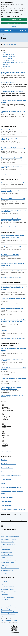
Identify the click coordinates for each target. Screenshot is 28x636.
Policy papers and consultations (10, 60)
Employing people (5, 557)
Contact (17, 608)
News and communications (9, 56)
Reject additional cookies (14, 23)
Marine (3, 483)
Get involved (4, 599)
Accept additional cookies (14, 19)
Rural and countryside (7, 497)
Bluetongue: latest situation (9, 130)
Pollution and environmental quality (11, 487)
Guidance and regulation (8, 54)
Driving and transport (6, 552)
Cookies (12, 606)
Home (2, 34)
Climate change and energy (8, 464)
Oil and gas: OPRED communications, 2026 (13, 199)
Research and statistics (8, 58)
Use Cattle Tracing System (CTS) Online (12, 91)
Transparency (4, 594)
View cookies (14, 26)
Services (4, 52)
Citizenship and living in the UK (9, 544)
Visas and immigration (7, 570)
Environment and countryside (9, 560)
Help (2, 606)
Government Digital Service (8, 614)
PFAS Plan (4, 330)
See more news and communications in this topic (12, 226)
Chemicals (4, 460)
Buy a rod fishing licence (7, 82)
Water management (6, 505)
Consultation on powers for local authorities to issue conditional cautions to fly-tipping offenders (14, 287)
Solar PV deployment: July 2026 (10, 255)
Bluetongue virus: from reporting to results (13, 183)
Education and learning (7, 555)
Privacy (7, 606)
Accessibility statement (7, 608)
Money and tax (5, 565)
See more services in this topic (8, 121)
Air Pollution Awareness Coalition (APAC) (12, 308)
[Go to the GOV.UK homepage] (6, 30)
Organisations (6, 64)
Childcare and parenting (7, 542)
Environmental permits (7, 472)
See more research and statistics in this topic (11, 277)
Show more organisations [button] (6, 451)
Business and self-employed (8, 539)
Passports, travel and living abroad (10, 568)
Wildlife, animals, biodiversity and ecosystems (13, 509)
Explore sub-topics (7, 66)
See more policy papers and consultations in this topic (13, 338)
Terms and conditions (6, 610)
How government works (7, 597)
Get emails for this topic (9, 44)
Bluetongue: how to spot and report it (11, 158)
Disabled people (5, 549)
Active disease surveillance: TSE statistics (12, 271)
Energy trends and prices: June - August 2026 (13, 246)
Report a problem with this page (14, 520)
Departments (4, 581)
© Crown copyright (14, 632)
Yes (15, 514)
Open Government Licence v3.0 (9, 620)
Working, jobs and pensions (8, 573)
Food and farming (6, 479)
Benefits (3, 534)
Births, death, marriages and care (10, 536)
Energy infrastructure (7, 468)
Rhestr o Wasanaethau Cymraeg (9, 612)
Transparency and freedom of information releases (14, 62)
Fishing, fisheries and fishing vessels (11, 475)
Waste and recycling (6, 501)
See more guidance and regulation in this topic (11, 174)
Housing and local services (8, 562)
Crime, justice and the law (8, 547)
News (2, 584)
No (21, 514)
